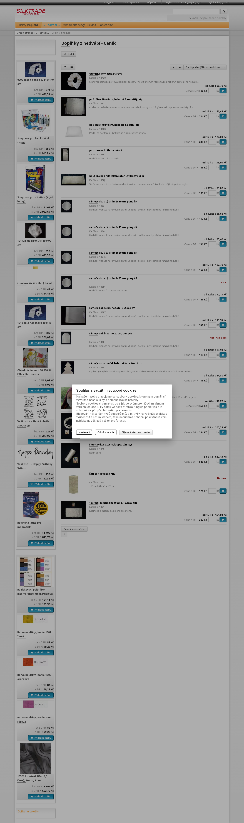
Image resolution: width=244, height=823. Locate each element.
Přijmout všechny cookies (136, 432)
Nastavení (84, 432)
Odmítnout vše (106, 432)
